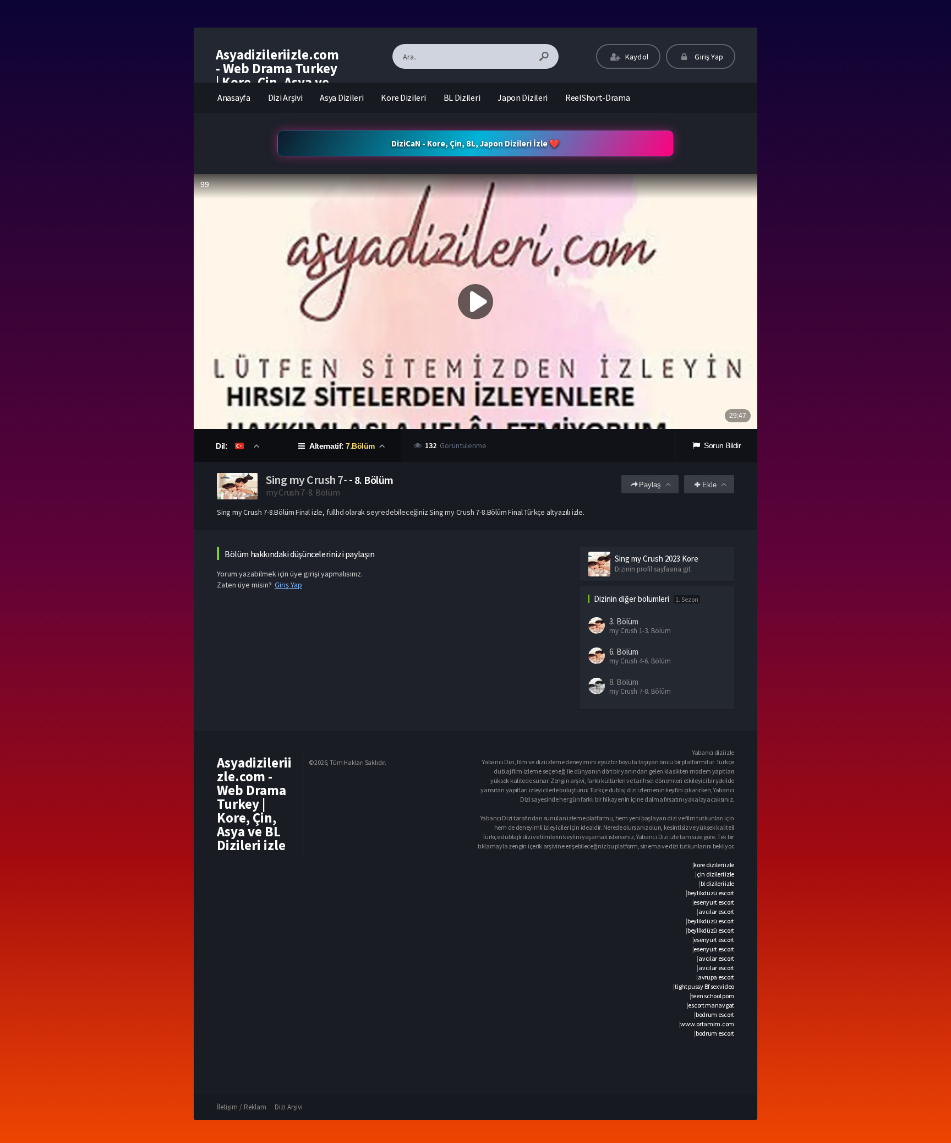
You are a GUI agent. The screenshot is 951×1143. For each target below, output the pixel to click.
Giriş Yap (708, 57)
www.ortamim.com (707, 1024)
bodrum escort (715, 1014)
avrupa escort (716, 977)
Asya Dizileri (341, 97)
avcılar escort (716, 911)
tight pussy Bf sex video (704, 986)
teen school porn (712, 996)
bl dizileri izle (717, 883)
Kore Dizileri (403, 97)
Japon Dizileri (523, 97)
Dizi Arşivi (285, 97)
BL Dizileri (462, 97)
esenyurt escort (713, 902)
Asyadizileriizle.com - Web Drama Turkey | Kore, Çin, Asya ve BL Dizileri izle (277, 75)
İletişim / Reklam (241, 1107)
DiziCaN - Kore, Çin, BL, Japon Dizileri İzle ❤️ (475, 143)
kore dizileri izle (713, 865)
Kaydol (636, 57)
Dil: (222, 446)
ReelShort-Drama (597, 97)
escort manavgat (711, 1005)
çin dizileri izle (715, 874)
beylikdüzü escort (710, 893)
